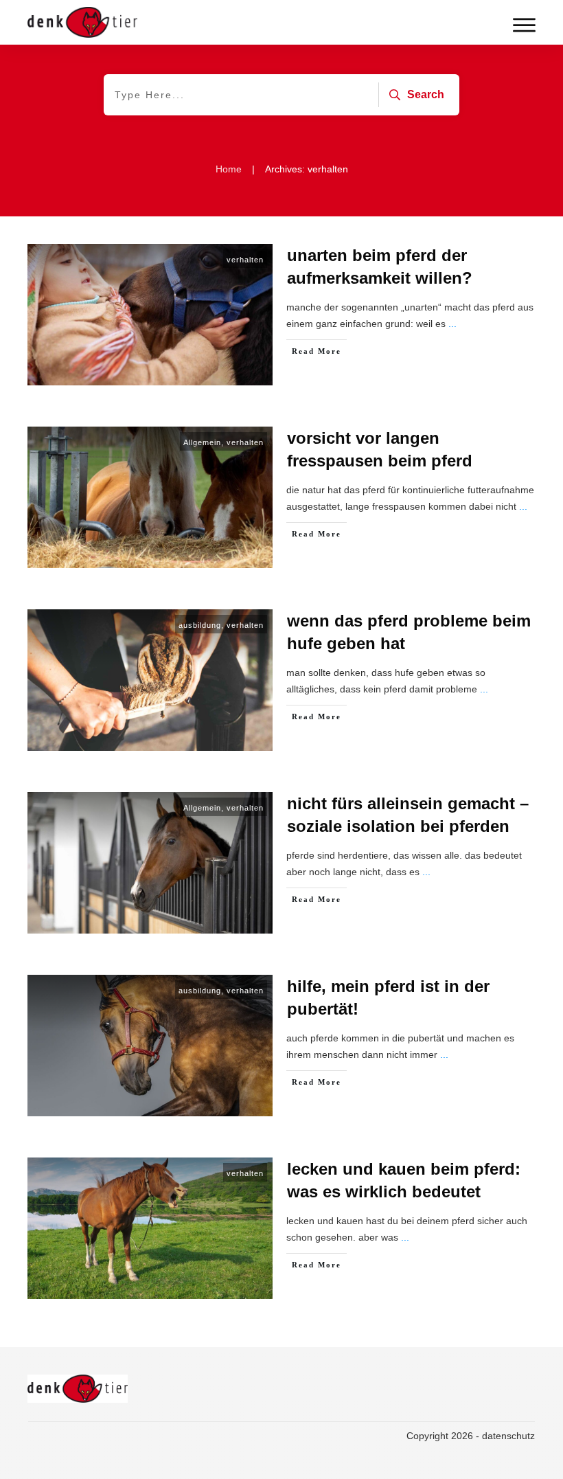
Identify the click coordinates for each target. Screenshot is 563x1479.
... (452, 323)
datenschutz (508, 1435)
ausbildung (200, 625)
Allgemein (202, 442)
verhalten (245, 260)
